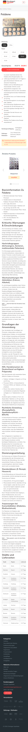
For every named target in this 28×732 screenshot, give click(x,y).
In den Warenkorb (13, 70)
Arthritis (5, 9)
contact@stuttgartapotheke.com (13, 687)
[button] (14, 177)
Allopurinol (14, 173)
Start (1, 9)
